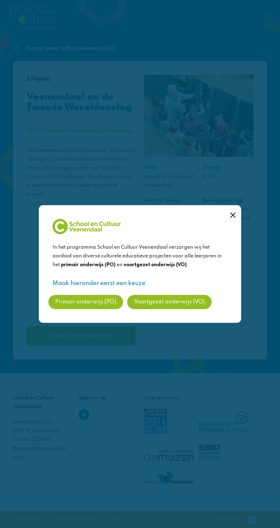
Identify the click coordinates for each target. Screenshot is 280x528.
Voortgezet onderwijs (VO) (169, 302)
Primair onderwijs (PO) (85, 302)
